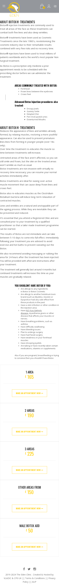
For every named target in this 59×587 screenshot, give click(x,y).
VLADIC (7, 578)
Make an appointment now (28, 393)
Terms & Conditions (35, 578)
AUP (34, 581)
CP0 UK (17, 578)
